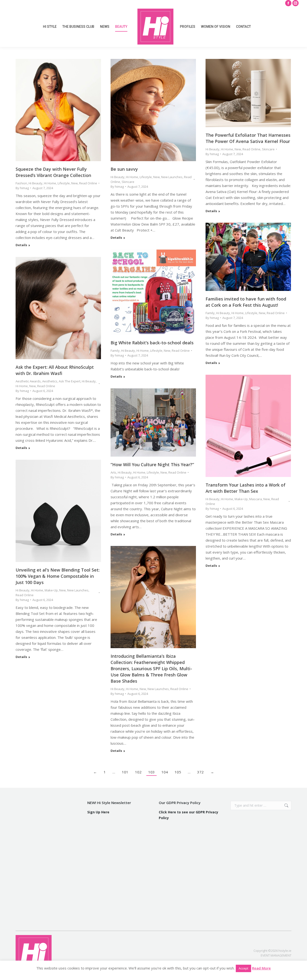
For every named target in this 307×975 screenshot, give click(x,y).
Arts (113, 472)
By (22, 188)
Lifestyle (64, 183)
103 (151, 772)
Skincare (128, 182)
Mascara (255, 499)
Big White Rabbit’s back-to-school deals (152, 343)
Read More (261, 968)
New (74, 183)
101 (125, 772)
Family (210, 313)
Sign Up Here (98, 812)
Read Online (88, 183)
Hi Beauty (35, 183)
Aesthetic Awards (28, 381)
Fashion (21, 183)
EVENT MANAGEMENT (276, 955)
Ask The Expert (69, 381)
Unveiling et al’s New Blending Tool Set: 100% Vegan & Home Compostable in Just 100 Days (58, 576)
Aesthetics (49, 381)
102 (138, 772)
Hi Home (50, 183)
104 (164, 772)
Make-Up (241, 499)
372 (200, 772)
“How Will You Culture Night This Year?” (152, 464)
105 (178, 772)
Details (21, 245)
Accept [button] (243, 968)
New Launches (172, 177)
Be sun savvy (124, 169)
